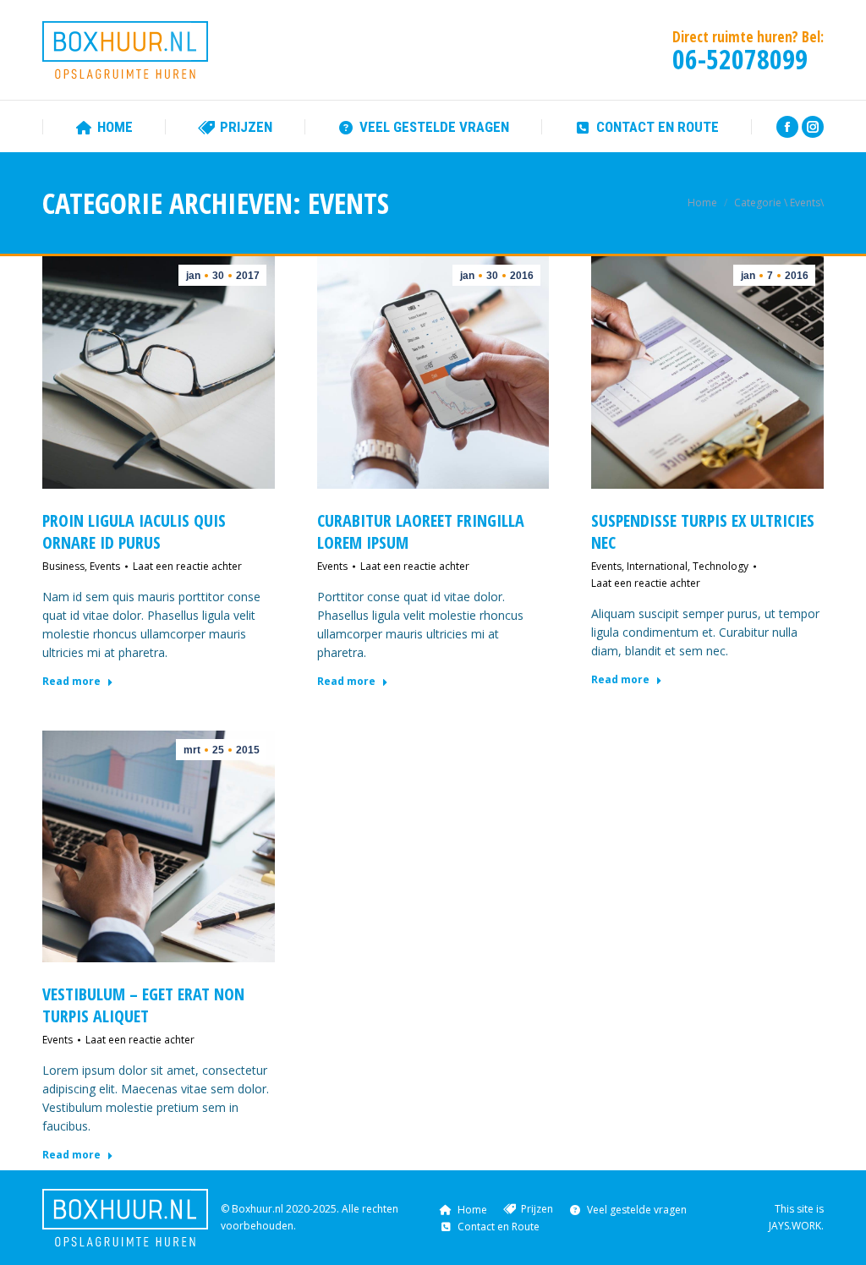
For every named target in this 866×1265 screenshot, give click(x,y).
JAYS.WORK (795, 1225)
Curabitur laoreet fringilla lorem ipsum (420, 531)
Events (105, 566)
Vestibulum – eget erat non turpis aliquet (143, 1005)
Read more (71, 681)
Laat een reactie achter (187, 566)
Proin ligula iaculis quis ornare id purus (134, 531)
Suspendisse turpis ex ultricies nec (702, 531)
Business (63, 566)
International (657, 566)
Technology (720, 566)
